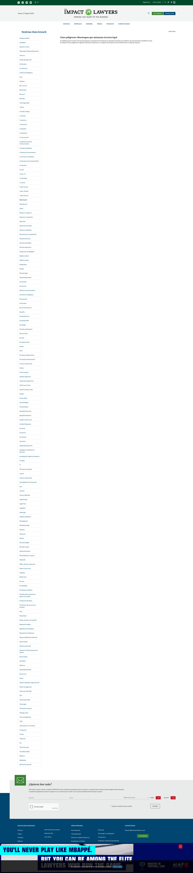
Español (166, 797)
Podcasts (110, 24)
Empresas (101, 830)
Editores (20, 841)
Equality (22, 312)
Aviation (22, 81)
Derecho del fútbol (25, 243)
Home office (23, 398)
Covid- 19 (23, 174)
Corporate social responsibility (29, 161)
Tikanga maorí (24, 713)
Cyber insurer (24, 187)
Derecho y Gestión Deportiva (80, 837)
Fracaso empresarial (26, 364)
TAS (21, 695)
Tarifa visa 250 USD (26, 691)
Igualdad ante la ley (25, 411)
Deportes (22, 221)
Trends (22, 734)
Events (22, 346)
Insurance (23, 441)
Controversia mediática (27, 157)
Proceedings (23, 586)
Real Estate (23, 616)
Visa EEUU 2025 (25, 751)
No (158, 797)
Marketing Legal (24, 525)
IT (20, 465)
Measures (23, 534)
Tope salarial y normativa (27, 725)
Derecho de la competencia (28, 234)
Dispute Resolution (25, 277)
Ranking (89, 24)
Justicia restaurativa (26, 478)
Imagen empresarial (26, 420)
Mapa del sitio (48, 833)
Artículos (78, 24)
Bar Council (23, 85)
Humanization (24, 407)
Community (23, 124)
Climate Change (24, 111)
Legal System (23, 499)
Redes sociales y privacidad (28, 620)
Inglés (152, 797)
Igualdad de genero (25, 415)
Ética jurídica (24, 333)
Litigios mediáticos (25, 517)
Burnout (22, 94)
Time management (25, 717)
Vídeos (99, 24)
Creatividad (23, 178)
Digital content (24, 256)
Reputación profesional (27, 633)
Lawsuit (22, 491)
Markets (22, 529)
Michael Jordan (24, 547)
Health (22, 394)
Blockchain (23, 90)
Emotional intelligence (26, 295)
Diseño (22, 269)
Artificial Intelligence (26, 73)
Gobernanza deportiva (26, 381)
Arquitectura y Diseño (78, 841)
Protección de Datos (26, 601)
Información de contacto (52, 829)
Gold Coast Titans (25, 385)
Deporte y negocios (26, 213)
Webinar (22, 756)
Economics (23, 286)
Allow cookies (117, 866)
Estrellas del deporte (26, 329)
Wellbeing (23, 760)
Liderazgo (23, 512)
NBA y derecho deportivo (27, 564)
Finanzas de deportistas (27, 355)
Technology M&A (25, 700)
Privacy (22, 581)
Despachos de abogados (27, 251)
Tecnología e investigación (106, 833)
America (22, 55)
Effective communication (27, 290)
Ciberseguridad (24, 103)
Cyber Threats (24, 191)
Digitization (23, 264)
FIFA (21, 351)
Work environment (25, 764)
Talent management (26, 687)
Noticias (66, 24)
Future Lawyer (24, 372)
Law (21, 486)
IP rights (22, 460)
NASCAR (22, 560)
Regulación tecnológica (27, 629)
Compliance (23, 133)
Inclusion (22, 428)
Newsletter (169, 13)
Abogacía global (24, 38)
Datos (21, 208)
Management (24, 521)
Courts (22, 169)
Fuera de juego (124, 24)
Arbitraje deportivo (26, 60)
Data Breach (23, 204)
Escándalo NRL (24, 320)
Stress (21, 678)
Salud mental (24, 641)
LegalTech (23, 508)
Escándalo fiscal (24, 316)
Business (22, 98)
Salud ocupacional (25, 646)
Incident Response (25, 424)
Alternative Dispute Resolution (29, 51)
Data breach (23, 200)
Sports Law (23, 674)
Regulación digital (25, 624)
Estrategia (23, 325)
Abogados (23, 42)
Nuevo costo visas (25, 568)
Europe (22, 338)
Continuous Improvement (28, 152)
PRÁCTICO (23, 577)
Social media (23, 657)
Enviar (155, 806)
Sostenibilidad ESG (25, 669)
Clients (22, 107)
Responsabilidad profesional (28, 637)
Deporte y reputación (26, 217)
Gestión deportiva (25, 376)
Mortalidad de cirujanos (27, 555)
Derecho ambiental (25, 230)
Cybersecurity (24, 195)
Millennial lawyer (25, 551)
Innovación (23, 437)
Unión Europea (24, 747)
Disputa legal (24, 273)
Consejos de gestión (26, 148)
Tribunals (22, 738)
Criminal (22, 182)
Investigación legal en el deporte (29, 456)
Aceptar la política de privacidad (122, 806)
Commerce (23, 120)
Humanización (75, 830)
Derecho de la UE (25, 238)
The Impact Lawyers (26, 708)
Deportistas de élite (26, 226)
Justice (22, 473)
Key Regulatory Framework (28, 482)
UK (21, 743)
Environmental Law (26, 307)
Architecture (24, 68)
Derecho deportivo (25, 247)
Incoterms (23, 432)
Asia (21, 77)
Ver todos (172, 31)
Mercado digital (24, 542)
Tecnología (23, 704)
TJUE (21, 721)
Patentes (22, 573)
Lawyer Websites (25, 495)
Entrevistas (23, 303)
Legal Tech (23, 504)
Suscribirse (157, 13)
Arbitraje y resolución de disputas (108, 841)
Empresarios (23, 299)
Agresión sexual (24, 47)
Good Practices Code (26, 389)
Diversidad (23, 282)
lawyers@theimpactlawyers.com (135, 830)
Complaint (23, 129)
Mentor (22, 538)
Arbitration (23, 64)
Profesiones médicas (26, 590)
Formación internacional (27, 359)
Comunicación (24, 137)
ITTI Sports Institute (26, 469)
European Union (25, 342)
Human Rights (24, 402)
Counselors (23, 165)
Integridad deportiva (26, 445)
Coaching (22, 116)
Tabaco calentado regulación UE (29, 682)
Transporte (23, 730)
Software (22, 665)
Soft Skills (23, 661)
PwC (21, 611)
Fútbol (22, 368)
